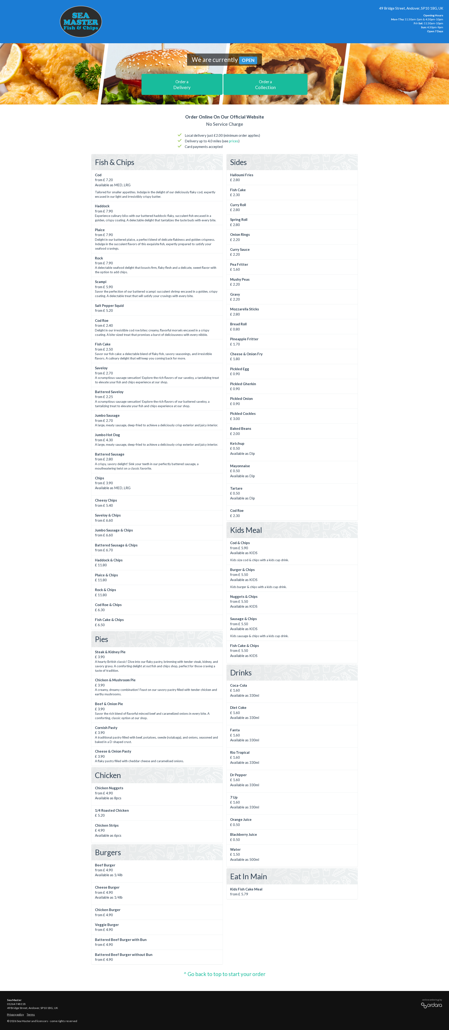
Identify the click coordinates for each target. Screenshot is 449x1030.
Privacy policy (15, 1014)
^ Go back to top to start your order (224, 974)
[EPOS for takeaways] (430, 1004)
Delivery (182, 84)
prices (233, 141)
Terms (31, 1014)
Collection (265, 84)
